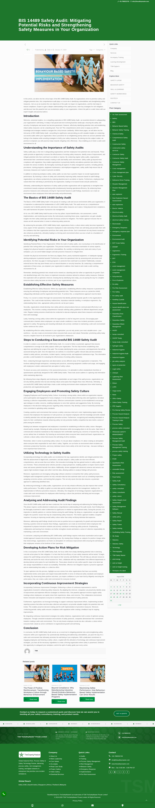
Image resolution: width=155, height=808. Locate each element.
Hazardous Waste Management (118, 325)
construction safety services (118, 149)
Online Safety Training (119, 402)
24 (111, 597)
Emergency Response (119, 228)
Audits (83, 756)
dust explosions (117, 204)
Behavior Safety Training (120, 130)
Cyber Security (117, 176)
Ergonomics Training (119, 254)
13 (120, 590)
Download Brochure (57, 774)
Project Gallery (56, 769)
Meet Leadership (56, 759)
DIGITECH (114, 98)
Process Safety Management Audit (118, 440)
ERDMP (115, 247)
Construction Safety (119, 144)
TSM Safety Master (118, 555)
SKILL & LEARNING (117, 89)
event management (118, 266)
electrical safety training (120, 220)
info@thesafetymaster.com (140, 1)
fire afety (115, 284)
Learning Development (117, 62)
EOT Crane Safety (118, 243)
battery (114, 118)
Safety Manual (117, 513)
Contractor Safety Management (118, 163)
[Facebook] (127, 772)
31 (111, 600)
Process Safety (117, 424)
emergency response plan (121, 231)
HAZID (114, 330)
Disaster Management (119, 184)
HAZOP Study (117, 338)
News (114, 395)
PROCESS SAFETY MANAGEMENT (119, 433)
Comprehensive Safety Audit (120, 139)
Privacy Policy (77, 801)
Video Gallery (55, 772)
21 (123, 594)
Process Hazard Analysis (120, 414)
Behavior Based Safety (120, 126)
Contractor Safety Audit (120, 158)
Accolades (54, 764)
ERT (113, 258)
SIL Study (115, 536)
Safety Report (117, 521)
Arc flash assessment (119, 114)
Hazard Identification (119, 303)
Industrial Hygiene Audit (120, 353)
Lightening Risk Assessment (117, 378)
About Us (54, 756)
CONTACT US (115, 103)
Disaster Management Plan (119, 189)
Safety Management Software (119, 508)
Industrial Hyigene (118, 357)
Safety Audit (116, 481)
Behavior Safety (86, 766)
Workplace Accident (119, 571)
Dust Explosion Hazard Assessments (120, 199)
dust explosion (117, 194)
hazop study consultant (120, 342)
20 (120, 594)
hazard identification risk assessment (120, 308)
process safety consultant (121, 428)
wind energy (116, 559)
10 (111, 590)
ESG (114, 262)
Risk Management (87, 764)
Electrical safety (117, 212)
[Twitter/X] (119, 772)
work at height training (119, 567)
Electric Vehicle (117, 208)
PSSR (114, 459)
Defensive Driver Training (120, 180)
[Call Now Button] (3, 793)
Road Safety (116, 477)
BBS (113, 122)
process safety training (120, 451)
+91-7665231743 (124, 1)
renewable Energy (118, 469)
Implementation (86, 772)
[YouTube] (114, 772)
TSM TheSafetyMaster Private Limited (75, 797)
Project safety (117, 455)
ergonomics (116, 251)
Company (113, 48)
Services (113, 53)
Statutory (115, 540)
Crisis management (118, 168)
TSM (48, 50)
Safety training (117, 528)
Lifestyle (115, 373)
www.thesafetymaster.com (120, 764)
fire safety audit (117, 296)
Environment (116, 235)
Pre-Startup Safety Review (121, 410)
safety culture (117, 496)
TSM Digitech (114, 66)
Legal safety (116, 369)
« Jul (119, 605)
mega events (116, 391)
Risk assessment (118, 473)
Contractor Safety (118, 154)
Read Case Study (57, 766)
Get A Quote (121, 713)
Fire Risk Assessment (119, 288)
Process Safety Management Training (119, 446)
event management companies (118, 271)
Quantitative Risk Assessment (118, 464)
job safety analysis (118, 361)
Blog (111, 71)
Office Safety (116, 398)
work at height (117, 563)
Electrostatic (116, 224)
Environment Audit (118, 239)
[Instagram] (123, 772)
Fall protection (117, 276)
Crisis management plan (120, 172)
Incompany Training (117, 57)
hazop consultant (118, 334)
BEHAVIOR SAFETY (117, 85)
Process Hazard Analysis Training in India (120, 419)
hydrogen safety (117, 346)
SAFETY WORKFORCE (118, 94)
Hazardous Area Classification (117, 315)
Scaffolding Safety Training (121, 532)
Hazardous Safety (118, 320)
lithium (114, 383)
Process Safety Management (90, 761)
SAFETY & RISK (116, 80)
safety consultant (118, 488)
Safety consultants (118, 492)
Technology (116, 547)
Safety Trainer (117, 524)
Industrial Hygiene (118, 350)
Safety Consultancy (118, 485)
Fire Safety (116, 292)
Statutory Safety (117, 544)
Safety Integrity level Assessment (119, 501)
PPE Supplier (116, 406)
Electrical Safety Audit (119, 216)
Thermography (117, 551)
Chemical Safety (117, 134)
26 (117, 597)
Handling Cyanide (118, 299)
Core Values (55, 761)
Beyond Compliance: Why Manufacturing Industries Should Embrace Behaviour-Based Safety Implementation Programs (64, 692)
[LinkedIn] (110, 772)
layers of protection (118, 365)
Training (83, 759)
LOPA (114, 387)
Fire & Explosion (117, 280)
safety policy (116, 517)
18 (114, 594)
